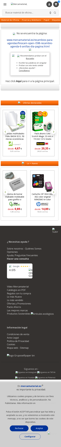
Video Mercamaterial (18, 286)
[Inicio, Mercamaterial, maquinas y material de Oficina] (22, 4)
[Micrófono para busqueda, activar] (50, 12)
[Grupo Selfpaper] (21, 355)
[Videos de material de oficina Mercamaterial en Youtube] (25, 377)
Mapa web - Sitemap (18, 347)
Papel (46, 20)
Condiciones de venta (18, 334)
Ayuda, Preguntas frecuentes (22, 255)
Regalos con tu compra (19, 293)
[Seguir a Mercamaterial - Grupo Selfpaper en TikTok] (46, 372)
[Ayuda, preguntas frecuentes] (52, 433)
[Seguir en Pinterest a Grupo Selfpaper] (45, 377)
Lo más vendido (15, 300)
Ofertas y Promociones (19, 303)
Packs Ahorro (14, 307)
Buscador (30, 58)
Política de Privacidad (18, 341)
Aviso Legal (13, 337)
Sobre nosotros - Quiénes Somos (24, 248)
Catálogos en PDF (16, 290)
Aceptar (39, 428)
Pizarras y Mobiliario (31, 20)
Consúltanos (24, 70)
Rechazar (19, 428)
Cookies (11, 344)
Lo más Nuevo (14, 296)
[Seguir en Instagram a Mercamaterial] (26, 372)
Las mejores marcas (17, 310)
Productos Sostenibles (19, 313)
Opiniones (12, 251)
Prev (5, 131)
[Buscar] (55, 12)
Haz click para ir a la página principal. (30, 81)
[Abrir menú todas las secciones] (5, 4)
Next (53, 131)
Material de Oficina (10, 20)
